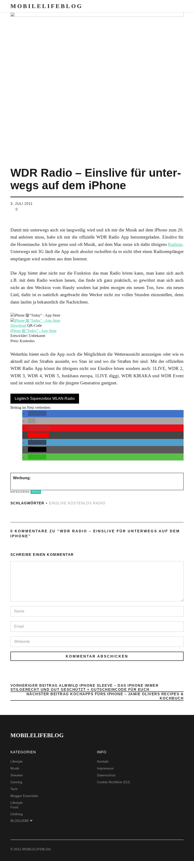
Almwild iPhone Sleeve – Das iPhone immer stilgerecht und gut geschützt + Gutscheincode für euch (84, 687)
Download (18, 325)
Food (14, 807)
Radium (175, 244)
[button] (37, 413)
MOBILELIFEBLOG (46, 6)
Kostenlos (80, 503)
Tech (36, 491)
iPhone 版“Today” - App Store (33, 331)
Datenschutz (106, 775)
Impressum (105, 768)
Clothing (16, 814)
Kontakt (102, 761)
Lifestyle (16, 761)
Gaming (16, 782)
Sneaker (16, 775)
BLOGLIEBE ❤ (21, 821)
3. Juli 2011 (21, 204)
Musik (14, 768)
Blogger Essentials (24, 796)
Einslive (58, 503)
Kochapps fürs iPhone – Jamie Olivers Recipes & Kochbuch (97, 696)
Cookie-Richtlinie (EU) (113, 782)
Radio (99, 503)
